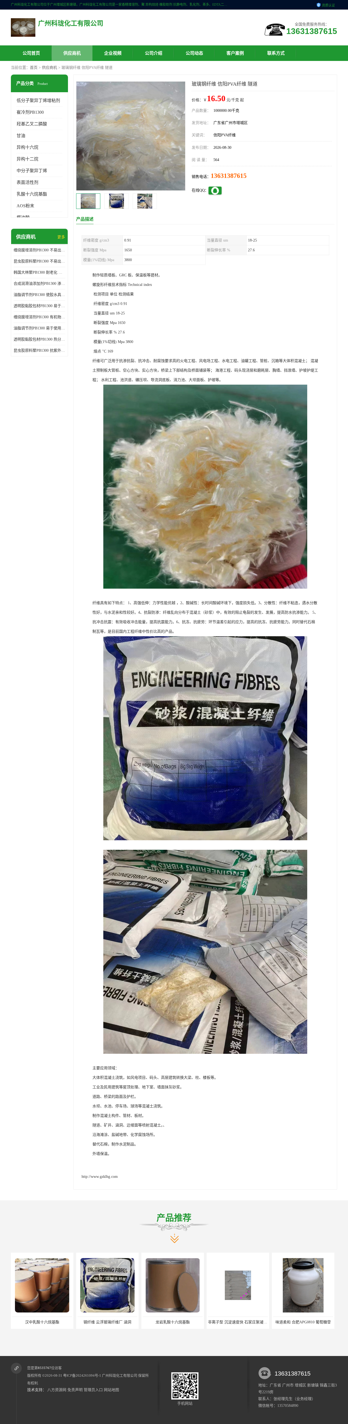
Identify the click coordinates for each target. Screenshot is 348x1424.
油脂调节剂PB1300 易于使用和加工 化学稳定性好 (39, 328)
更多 (61, 237)
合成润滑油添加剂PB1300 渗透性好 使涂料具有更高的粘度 (39, 284)
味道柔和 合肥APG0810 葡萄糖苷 (238, 1322)
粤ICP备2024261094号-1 (82, 1375)
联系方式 (276, 53)
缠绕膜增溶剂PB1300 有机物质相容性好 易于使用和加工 (39, 317)
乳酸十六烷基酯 (32, 194)
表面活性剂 (27, 182)
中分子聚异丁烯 (32, 170)
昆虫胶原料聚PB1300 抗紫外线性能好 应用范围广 (39, 350)
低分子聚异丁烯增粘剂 (38, 100)
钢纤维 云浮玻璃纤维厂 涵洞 (42, 1322)
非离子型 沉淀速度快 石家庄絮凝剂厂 (174, 1322)
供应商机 (72, 53)
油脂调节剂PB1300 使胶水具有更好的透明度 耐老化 (39, 295)
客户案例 (235, 53)
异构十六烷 (27, 147)
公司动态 (194, 53)
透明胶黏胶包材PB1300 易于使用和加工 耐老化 (39, 306)
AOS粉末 (25, 205)
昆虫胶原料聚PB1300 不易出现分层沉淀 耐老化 (39, 261)
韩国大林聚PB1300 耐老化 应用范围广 (39, 272)
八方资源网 (56, 1390)
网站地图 (111, 1390)
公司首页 (31, 53)
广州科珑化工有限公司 (119, 1375)
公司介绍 (153, 53)
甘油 (21, 135)
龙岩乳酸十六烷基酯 (107, 1322)
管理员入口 (93, 1390)
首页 (34, 68)
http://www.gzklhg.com (100, 1177)
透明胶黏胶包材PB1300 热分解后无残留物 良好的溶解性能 (39, 339)
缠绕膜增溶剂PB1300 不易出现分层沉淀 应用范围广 (39, 250)
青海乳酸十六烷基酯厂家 (303, 1322)
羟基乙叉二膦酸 (32, 124)
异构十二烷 (27, 159)
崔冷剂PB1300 (30, 112)
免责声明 (75, 1390)
